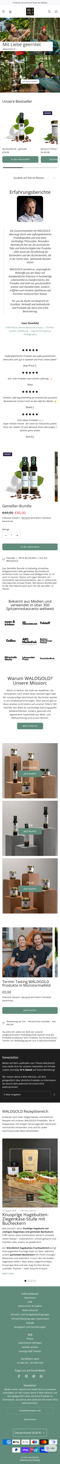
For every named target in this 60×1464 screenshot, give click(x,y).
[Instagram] (26, 1376)
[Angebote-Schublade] (10, 11)
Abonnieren (30, 1419)
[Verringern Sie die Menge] (5, 535)
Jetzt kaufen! (30, 773)
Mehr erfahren (30, 725)
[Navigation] (3, 11)
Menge (5, 529)
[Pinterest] (33, 1376)
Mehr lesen (8, 1273)
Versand (25, 517)
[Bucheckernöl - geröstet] (20, 127)
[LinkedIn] (41, 1376)
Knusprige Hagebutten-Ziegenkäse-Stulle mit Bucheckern (25, 1219)
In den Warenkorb (20, 159)
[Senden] (54, 1094)
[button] (25, 1281)
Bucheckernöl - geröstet (14, 148)
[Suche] (49, 11)
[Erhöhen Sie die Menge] (17, 535)
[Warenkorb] (56, 11)
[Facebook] (19, 1376)
